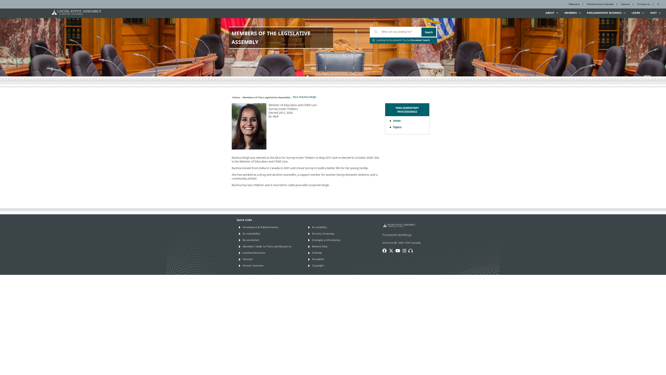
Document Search (420, 40)
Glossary (248, 259)
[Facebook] (385, 250)
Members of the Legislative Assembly (266, 97)
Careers (625, 4)
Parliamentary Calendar (600, 4)
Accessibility (319, 227)
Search (429, 32)
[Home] (66, 12)
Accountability (251, 234)
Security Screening (323, 234)
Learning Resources (254, 253)
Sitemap (317, 253)
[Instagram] (406, 250)
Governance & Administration (260, 227)
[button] (551, 12)
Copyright (318, 266)
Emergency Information (326, 240)
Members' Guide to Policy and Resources (267, 246)
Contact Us (643, 4)
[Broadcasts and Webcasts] (411, 250)
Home (236, 97)
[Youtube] (399, 250)
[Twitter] (392, 250)
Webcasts (574, 4)
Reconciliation (251, 240)
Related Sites (320, 246)
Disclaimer (318, 259)
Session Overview (253, 266)
